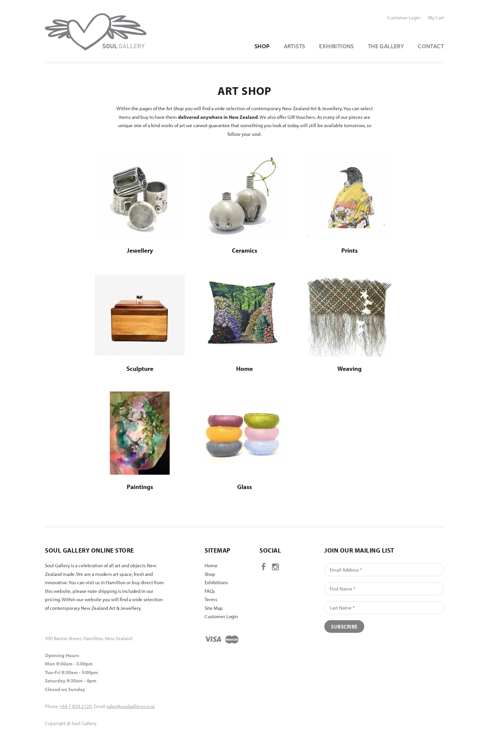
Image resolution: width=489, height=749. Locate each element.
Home (211, 565)
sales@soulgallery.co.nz (130, 706)
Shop (210, 574)
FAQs (210, 591)
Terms (211, 599)
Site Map (214, 608)
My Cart (436, 17)
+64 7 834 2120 (75, 706)
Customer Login (403, 17)
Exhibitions (216, 582)
